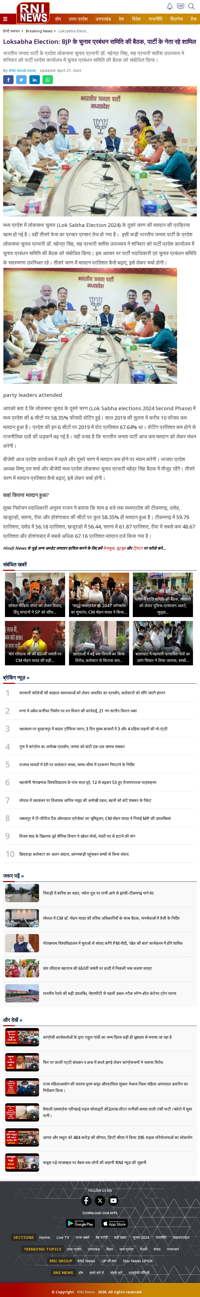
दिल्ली (143, 1249)
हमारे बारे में (97, 1272)
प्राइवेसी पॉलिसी (139, 1272)
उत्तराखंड (102, 18)
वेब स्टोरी (102, 1237)
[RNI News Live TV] (180, 7)
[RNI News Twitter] (100, 1204)
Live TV (63, 1237)
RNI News (86, 1261)
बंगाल (157, 1249)
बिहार (109, 1249)
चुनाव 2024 (141, 1237)
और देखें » (12, 1020)
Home (44, 1237)
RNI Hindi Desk (23, 70)
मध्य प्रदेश (126, 1249)
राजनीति (155, 18)
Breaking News (39, 31)
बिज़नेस (175, 18)
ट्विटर (138, 548)
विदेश (136, 18)
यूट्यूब (121, 548)
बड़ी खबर (120, 1237)
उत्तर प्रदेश (77, 18)
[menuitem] (58, 19)
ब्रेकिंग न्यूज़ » (16, 678)
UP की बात (109, 1261)
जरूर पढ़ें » (13, 876)
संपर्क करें (116, 1272)
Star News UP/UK (138, 1261)
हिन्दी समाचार (11, 31)
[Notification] (170, 8)
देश (121, 18)
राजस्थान (173, 1249)
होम (57, 18)
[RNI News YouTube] (113, 1204)
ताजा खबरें (82, 1237)
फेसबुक (108, 548)
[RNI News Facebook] (86, 1204)
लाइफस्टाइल (181, 1237)
